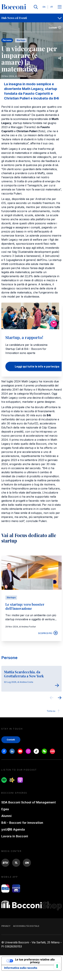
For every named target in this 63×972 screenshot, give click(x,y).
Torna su (51, 711)
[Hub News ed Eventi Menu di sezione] (60, 18)
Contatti (53, 27)
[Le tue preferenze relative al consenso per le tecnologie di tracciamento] (57, 966)
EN (44, 7)
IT (52, 7)
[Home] (13, 7)
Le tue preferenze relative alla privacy (35, 961)
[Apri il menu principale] (60, 7)
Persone (9, 657)
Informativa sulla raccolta (20, 967)
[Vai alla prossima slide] (60, 698)
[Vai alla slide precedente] (52, 698)
